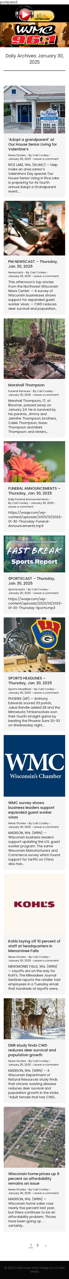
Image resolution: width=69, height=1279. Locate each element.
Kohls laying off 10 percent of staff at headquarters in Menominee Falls (34, 946)
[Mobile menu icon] (61, 35)
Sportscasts (16, 589)
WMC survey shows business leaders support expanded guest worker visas (31, 810)
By (39, 155)
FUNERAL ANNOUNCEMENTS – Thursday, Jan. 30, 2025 (34, 491)
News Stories (17, 155)
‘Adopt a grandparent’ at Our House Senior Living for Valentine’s (32, 144)
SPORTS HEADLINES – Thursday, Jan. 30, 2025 (30, 681)
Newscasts (15, 272)
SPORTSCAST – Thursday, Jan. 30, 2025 (31, 581)
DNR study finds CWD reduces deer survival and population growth (32, 1050)
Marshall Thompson (26, 385)
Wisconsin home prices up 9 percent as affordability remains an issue (33, 1178)
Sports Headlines (19, 689)
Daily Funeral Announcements (28, 499)
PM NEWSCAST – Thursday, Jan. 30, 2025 (33, 264)
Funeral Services (19, 391)
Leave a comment (46, 159)
